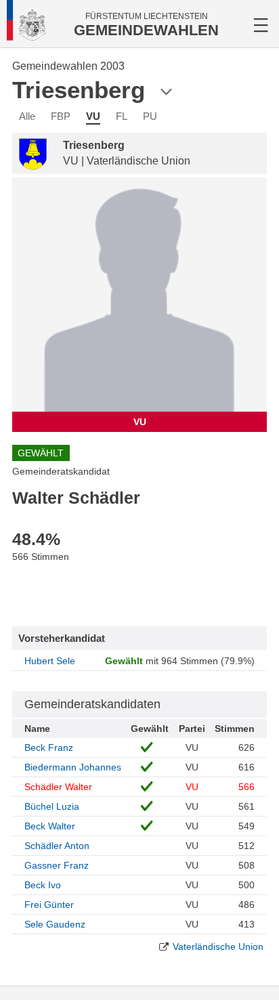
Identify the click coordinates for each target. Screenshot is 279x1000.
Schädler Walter (58, 786)
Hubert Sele (49, 660)
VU (93, 116)
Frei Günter (49, 904)
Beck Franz (48, 747)
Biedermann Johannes (72, 767)
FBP (60, 116)
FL (121, 116)
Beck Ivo (42, 884)
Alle (27, 116)
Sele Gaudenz (54, 924)
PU (150, 116)
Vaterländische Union (218, 946)
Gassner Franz (56, 865)
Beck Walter (49, 826)
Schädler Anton (56, 845)
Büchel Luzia (51, 806)
